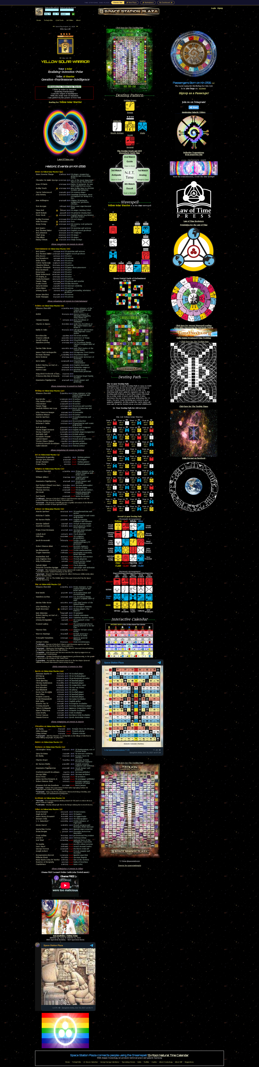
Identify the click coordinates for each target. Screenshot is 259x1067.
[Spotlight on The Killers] (58, 609)
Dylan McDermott (43, 274)
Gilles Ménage (41, 731)
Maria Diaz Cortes (43, 829)
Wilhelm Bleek (42, 857)
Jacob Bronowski (43, 540)
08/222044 (121, 452)
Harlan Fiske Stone (43, 348)
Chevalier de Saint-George (47, 180)
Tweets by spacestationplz (129, 865)
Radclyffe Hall (41, 434)
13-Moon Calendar (90, 1062)
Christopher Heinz (43, 750)
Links (139, 1062)
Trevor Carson (42, 715)
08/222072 (146, 467)
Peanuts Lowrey (42, 697)
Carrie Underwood (44, 192)
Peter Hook (40, 215)
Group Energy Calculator (109, 1062)
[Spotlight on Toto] (57, 222)
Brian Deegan (41, 831)
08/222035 (109, 481)
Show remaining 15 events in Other (67, 869)
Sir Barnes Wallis (43, 520)
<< (54, 26)
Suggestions (189, 1062)
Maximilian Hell (42, 557)
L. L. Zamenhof (42, 821)
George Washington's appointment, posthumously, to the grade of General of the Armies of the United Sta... (65, 657)
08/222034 (109, 474)
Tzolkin (146, 1062)
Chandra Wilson (42, 265)
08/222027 (109, 424)
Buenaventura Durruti (45, 855)
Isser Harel (40, 846)
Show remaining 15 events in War (67, 667)
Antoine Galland (42, 524)
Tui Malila (40, 844)
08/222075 (146, 488)
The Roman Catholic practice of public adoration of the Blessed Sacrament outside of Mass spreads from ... (64, 503)
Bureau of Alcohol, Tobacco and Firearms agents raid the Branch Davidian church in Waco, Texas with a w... (62, 499)
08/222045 (121, 459)
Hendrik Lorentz (43, 526)
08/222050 (121, 495)
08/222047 (121, 474)
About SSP (178, 1062)
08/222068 (146, 438)
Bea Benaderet (42, 258)
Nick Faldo (40, 701)
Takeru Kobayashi (43, 708)
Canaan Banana (42, 320)
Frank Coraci (41, 284)
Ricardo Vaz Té (42, 704)
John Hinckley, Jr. (43, 607)
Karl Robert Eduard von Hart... (48, 485)
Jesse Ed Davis (41, 184)
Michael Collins (42, 642)
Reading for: (65, 102)
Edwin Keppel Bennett (45, 430)
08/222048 (121, 481)
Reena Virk (40, 618)
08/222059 (133, 467)
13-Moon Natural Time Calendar (168, 1055)
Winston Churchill (43, 308)
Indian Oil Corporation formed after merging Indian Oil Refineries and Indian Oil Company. (62, 788)
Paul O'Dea (40, 694)
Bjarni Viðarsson (43, 710)
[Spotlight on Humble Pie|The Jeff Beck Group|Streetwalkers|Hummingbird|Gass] (57, 188)
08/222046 (121, 467)
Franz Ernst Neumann (45, 530)
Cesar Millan (41, 836)
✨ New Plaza (131, 3)
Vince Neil (40, 210)
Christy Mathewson (44, 683)
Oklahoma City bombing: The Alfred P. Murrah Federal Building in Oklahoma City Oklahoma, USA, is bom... (64, 649)
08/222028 (109, 431)
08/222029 (109, 438)
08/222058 (133, 459)
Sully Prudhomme (43, 561)
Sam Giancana (41, 613)
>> (77, 26)
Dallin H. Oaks (41, 330)
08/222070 (146, 452)
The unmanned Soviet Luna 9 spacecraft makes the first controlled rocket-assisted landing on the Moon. (61, 571)
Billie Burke (41, 261)
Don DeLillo (40, 399)
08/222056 (133, 445)
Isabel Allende (41, 446)
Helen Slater (41, 288)
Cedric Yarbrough (43, 263)
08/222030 (109, 445)
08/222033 (109, 467)
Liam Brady (41, 713)
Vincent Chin (41, 630)
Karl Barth (40, 496)
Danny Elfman (41, 240)
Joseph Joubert (42, 851)
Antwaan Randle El (44, 674)
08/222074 (146, 481)
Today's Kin (48, 20)
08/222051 (121, 502)
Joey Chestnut (41, 685)
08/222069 (146, 445)
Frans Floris (41, 464)
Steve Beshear (41, 357)
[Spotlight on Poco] (57, 224)
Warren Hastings (43, 634)
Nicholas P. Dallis (43, 423)
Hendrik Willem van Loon (46, 408)
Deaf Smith (40, 593)
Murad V (39, 838)
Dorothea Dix (41, 336)
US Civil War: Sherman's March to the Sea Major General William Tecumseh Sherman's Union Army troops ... (63, 661)
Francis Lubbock (42, 338)
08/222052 (121, 510)
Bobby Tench (41, 188)
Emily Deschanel (42, 279)
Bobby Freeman (42, 219)
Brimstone (40, 678)
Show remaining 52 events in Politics (67, 386)
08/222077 (146, 502)
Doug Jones (40, 272)
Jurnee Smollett (42, 295)
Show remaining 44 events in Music (67, 244)
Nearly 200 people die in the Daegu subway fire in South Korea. (69, 805)
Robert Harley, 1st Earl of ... (47, 365)
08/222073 (146, 474)
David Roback (41, 213)
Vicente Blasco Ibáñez (45, 441)
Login (213, 8)
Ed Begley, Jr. (41, 277)
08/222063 (133, 495)
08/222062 (133, 488)
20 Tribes (69, 20)
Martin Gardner (42, 417)
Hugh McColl (41, 814)
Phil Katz (39, 536)
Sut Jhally (39, 729)
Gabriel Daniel (41, 439)
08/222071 (146, 459)
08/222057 (133, 452)
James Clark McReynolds (46, 352)
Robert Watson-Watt (44, 546)
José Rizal (40, 840)
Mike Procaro (41, 222)
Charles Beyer (42, 760)
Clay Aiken (40, 237)
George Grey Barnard (45, 460)
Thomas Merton (42, 490)
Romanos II (40, 367)
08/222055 (133, 438)
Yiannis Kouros (42, 717)
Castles (154, 1062)
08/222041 (121, 431)
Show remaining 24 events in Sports (67, 722)
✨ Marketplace (148, 3)
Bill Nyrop (40, 676)
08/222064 (133, 502)
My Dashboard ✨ (166, 3)
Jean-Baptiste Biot (43, 559)
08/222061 (133, 481)
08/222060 (133, 474)
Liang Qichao (41, 733)
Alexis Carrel (41, 825)
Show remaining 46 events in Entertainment (67, 301)
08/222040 (121, 424)
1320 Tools (59, 20)
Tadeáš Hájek (41, 565)
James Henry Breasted (45, 816)
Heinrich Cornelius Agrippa (47, 568)
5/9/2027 (202, 89)
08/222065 (133, 510)
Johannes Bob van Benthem (47, 785)
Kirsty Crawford (43, 432)
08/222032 (109, 459)
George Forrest (42, 849)
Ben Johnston (41, 233)
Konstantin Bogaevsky (45, 457)
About (78, 20)
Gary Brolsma (42, 286)
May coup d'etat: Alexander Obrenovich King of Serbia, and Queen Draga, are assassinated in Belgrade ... (63, 792)
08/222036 (109, 488)
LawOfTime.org (65, 159)
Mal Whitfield (41, 690)
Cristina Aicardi (42, 706)
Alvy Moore (40, 256)
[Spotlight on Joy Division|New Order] (57, 215)
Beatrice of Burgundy (45, 862)
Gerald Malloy (42, 340)
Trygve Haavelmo (43, 553)
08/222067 (146, 431)
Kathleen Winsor (43, 415)
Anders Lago (41, 370)
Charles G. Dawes (43, 324)
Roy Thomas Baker (44, 230)
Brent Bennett (42, 812)
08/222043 (121, 445)
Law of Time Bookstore (194, 221)
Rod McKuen (41, 427)
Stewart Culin (41, 819)
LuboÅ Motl (40, 534)
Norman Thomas (43, 355)
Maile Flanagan (42, 297)
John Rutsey (41, 195)
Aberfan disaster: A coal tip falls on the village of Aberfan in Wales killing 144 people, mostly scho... (63, 737)
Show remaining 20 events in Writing (67, 450)
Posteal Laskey (42, 624)
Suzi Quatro (40, 228)
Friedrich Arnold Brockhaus (47, 443)
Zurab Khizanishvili (44, 699)
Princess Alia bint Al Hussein (47, 376)
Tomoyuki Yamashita (44, 638)
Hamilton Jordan (43, 343)
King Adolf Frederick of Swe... (48, 374)
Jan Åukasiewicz (42, 550)
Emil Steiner (41, 404)
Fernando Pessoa (43, 437)
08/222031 (109, 452)
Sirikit (38, 314)
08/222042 (121, 438)
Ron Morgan (41, 206)
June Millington (42, 200)
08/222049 (121, 488)
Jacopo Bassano (42, 462)
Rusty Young (41, 224)
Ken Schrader (41, 687)
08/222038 (109, 502)
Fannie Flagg (41, 281)
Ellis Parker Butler (44, 401)
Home (39, 20)
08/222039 (109, 510)
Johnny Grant (41, 290)
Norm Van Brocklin (44, 692)
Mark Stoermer (42, 609)
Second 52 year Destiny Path (130, 516)
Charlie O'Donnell (43, 267)
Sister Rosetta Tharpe (45, 174)
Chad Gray (40, 235)
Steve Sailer (40, 361)
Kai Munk (40, 492)
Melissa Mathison (43, 421)
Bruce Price (41, 777)
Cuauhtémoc (41, 864)
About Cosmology (166, 1062)
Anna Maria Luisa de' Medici (47, 860)
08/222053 (133, 424)
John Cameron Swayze (45, 412)
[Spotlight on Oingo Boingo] (57, 240)
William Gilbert (42, 477)
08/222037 (109, 495)
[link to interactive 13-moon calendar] (129, 657)
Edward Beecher (43, 488)
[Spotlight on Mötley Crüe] (57, 211)
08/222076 (146, 495)
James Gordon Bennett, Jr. (47, 779)
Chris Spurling (41, 681)
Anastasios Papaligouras (46, 380)
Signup (220, 8)
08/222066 (146, 424)
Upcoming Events (128, 1062)
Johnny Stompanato (44, 620)
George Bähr (41, 774)
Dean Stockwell (42, 270)
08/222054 (133, 431)
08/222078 (146, 510)
